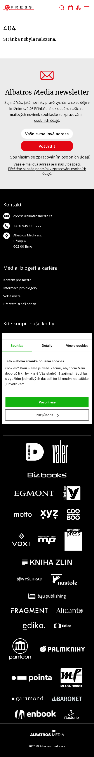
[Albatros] (72, 493)
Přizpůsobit (44, 415)
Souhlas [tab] (16, 345)
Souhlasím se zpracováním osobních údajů (50, 157)
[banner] (28, 8)
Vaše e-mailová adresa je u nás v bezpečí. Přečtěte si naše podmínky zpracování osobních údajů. (47, 169)
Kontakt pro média (17, 280)
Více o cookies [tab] (77, 345)
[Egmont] (34, 493)
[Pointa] (31, 678)
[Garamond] (28, 699)
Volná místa (12, 296)
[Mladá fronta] (71, 678)
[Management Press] (47, 539)
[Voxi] (21, 539)
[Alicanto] (69, 610)
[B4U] (47, 596)
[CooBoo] (73, 514)
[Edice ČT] (62, 626)
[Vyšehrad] (30, 579)
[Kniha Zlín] (47, 562)
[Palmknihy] (62, 649)
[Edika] (33, 626)
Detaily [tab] (47, 345)
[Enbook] (35, 714)
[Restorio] (71, 714)
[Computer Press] (73, 539)
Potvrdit (47, 146)
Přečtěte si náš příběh (19, 304)
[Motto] (23, 514)
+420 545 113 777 (27, 226)
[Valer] (60, 452)
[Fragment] (29, 610)
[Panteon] (20, 649)
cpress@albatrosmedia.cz (32, 216)
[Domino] (35, 452)
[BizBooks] (47, 475)
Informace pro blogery (20, 288)
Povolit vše (47, 402)
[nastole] (64, 579)
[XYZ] (49, 514)
